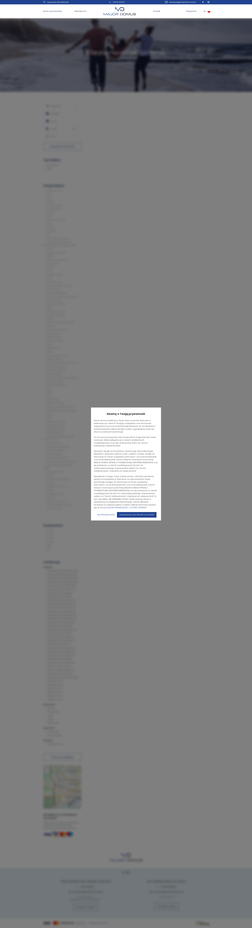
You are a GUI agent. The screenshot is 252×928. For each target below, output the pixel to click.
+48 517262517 (118, 2)
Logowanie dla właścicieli (58, 2)
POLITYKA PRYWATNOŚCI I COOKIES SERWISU (126, 507)
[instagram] (209, 2)
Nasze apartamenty (52, 11)
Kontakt (156, 11)
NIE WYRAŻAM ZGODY (106, 514)
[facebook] (204, 2)
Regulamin (191, 11)
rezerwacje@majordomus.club (182, 2)
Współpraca (80, 11)
